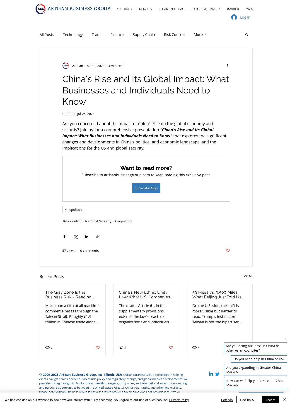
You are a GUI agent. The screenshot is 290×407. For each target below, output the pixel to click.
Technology (73, 34)
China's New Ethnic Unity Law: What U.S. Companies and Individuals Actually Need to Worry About (144, 294)
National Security (98, 221)
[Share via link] (98, 236)
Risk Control (174, 34)
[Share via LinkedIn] (87, 236)
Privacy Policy (179, 399)
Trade (97, 34)
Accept (270, 399)
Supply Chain (144, 34)
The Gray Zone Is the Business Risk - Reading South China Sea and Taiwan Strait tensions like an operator (72, 294)
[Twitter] (217, 374)
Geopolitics (73, 209)
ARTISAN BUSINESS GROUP (79, 8)
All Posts (47, 34)
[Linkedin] (211, 374)
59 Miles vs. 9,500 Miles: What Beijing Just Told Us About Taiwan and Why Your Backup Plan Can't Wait (219, 294)
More (198, 34)
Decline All (247, 399)
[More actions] (227, 65)
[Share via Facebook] (64, 236)
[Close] (284, 399)
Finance (117, 34)
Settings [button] (227, 399)
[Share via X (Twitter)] (75, 236)
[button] (247, 34)
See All (247, 276)
